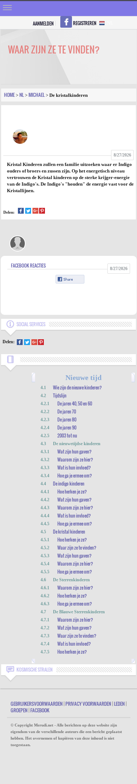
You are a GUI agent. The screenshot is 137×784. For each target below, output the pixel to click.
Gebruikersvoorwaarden (36, 703)
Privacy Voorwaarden (88, 703)
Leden (119, 703)
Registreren (84, 23)
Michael (36, 94)
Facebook (39, 710)
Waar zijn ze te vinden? (76, 548)
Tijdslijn (59, 395)
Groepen (19, 710)
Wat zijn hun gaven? (74, 451)
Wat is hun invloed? (74, 467)
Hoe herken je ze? (72, 491)
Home (9, 94)
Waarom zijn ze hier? (75, 459)
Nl (21, 94)
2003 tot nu (67, 435)
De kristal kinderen (69, 531)
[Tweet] (28, 211)
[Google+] (35, 211)
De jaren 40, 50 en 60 (74, 403)
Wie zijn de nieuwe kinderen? (77, 387)
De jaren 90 (66, 427)
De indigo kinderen (68, 483)
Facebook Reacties (28, 265)
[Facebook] (20, 211)
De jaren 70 (66, 411)
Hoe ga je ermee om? (74, 475)
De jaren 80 (66, 419)
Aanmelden (43, 23)
